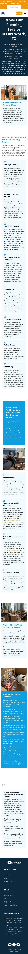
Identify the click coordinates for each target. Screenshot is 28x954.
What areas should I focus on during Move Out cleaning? (13, 794)
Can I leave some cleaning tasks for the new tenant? (13, 828)
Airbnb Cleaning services (13, 550)
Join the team (8, 895)
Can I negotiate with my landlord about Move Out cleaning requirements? (13, 836)
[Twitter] (18, 944)
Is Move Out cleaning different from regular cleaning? (12, 821)
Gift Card (7, 898)
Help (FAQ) (7, 902)
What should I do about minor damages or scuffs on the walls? (13, 843)
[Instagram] (14, 944)
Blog (5, 878)
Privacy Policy (8, 881)
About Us (7, 875)
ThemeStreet (14, 951)
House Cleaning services (10, 485)
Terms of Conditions (10, 905)
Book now (19, 13)
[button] (14, 794)
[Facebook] (10, 944)
